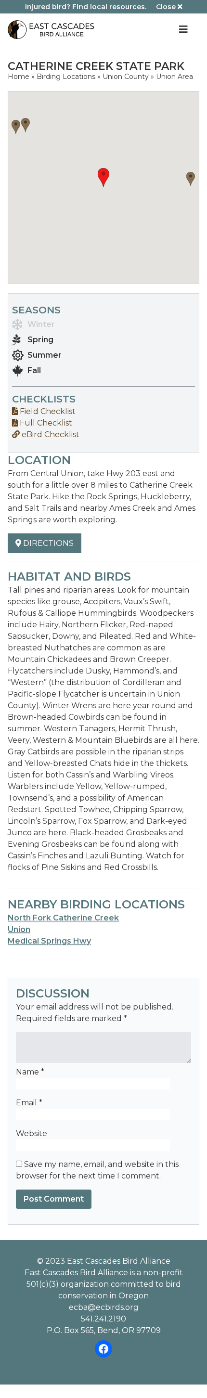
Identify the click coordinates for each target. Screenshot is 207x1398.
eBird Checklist (49, 434)
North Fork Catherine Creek (63, 917)
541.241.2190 (103, 1318)
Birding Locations (66, 76)
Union (19, 929)
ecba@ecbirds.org (104, 1307)
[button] (103, 177)
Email (29, 1102)
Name (30, 1071)
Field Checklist (47, 411)
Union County (126, 76)
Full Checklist (45, 422)
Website (31, 1133)
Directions (47, 543)
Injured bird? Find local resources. (85, 6)
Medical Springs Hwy (49, 940)
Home (18, 76)
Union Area (174, 76)
